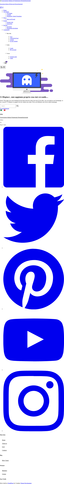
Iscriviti (5, 25)
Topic (11, 58)
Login (11, 48)
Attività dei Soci (14, 38)
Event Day (9, 23)
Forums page (13, 56)
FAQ (3, 447)
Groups (4, 474)
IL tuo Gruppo (14, 41)
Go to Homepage (4, 108)
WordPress (11, 483)
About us (4, 443)
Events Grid (10, 22)
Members (4, 470)
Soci (11, 36)
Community (6, 29)
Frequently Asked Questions (14, 16)
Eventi (5, 20)
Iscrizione (9, 26)
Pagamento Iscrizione (12, 28)
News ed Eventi (11, 19)
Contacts (4, 450)
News (4, 17)
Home (5, 10)
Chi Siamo (6, 11)
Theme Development (26, 483)
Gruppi (12, 39)
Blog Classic (5, 460)
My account (13, 49)
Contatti (9, 14)
